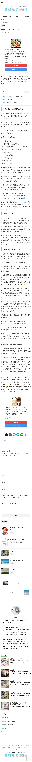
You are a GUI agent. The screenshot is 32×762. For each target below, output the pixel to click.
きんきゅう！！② (15, 670)
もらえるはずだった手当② (18, 539)
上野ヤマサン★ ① (16, 659)
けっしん (12, 551)
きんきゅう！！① (15, 681)
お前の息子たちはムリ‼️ (13, 102)
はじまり (12, 569)
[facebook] (10, 434)
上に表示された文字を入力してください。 (12, 503)
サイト (3, 489)
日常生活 (6, 728)
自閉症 (4, 440)
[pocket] (14, 434)
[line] (21, 434)
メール (4, 482)
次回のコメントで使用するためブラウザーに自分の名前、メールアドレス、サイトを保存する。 (15, 496)
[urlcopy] (25, 434)
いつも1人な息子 (11, 99)
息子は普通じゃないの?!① (18, 703)
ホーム (4, 745)
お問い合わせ (16, 749)
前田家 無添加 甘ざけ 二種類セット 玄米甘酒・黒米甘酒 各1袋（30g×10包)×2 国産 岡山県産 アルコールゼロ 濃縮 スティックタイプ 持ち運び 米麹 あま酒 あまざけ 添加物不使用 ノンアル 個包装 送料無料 (16, 411)
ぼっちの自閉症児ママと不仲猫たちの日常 (16, 752)
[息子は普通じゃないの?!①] (17, 434)
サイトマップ (27, 747)
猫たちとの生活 (8, 725)
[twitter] (6, 434)
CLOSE (26, 91)
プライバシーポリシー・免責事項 (15, 747)
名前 (3, 475)
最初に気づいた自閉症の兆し (14, 96)
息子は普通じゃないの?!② (18, 560)
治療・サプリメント (9, 721)
